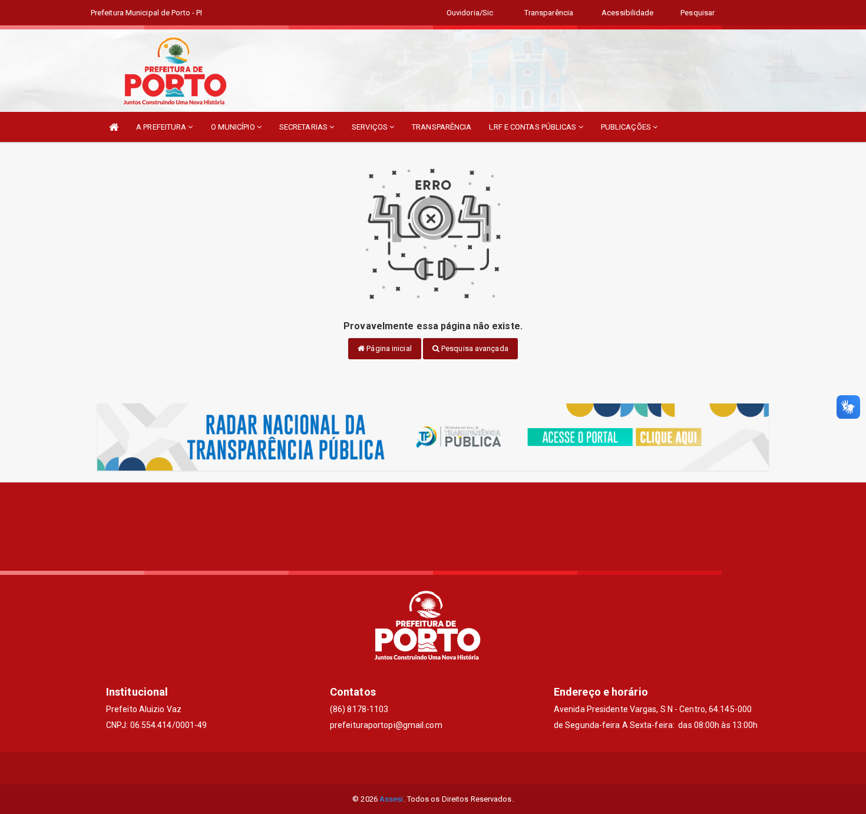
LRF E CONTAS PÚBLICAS (533, 127)
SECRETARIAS (304, 127)
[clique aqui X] (433, 768)
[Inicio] (113, 127)
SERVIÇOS (370, 127)
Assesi (391, 799)
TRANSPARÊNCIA (441, 127)
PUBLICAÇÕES (627, 127)
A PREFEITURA (162, 127)
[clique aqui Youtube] (461, 768)
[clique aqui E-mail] (405, 768)
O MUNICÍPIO (234, 127)
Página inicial (388, 348)
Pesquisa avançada (473, 348)
